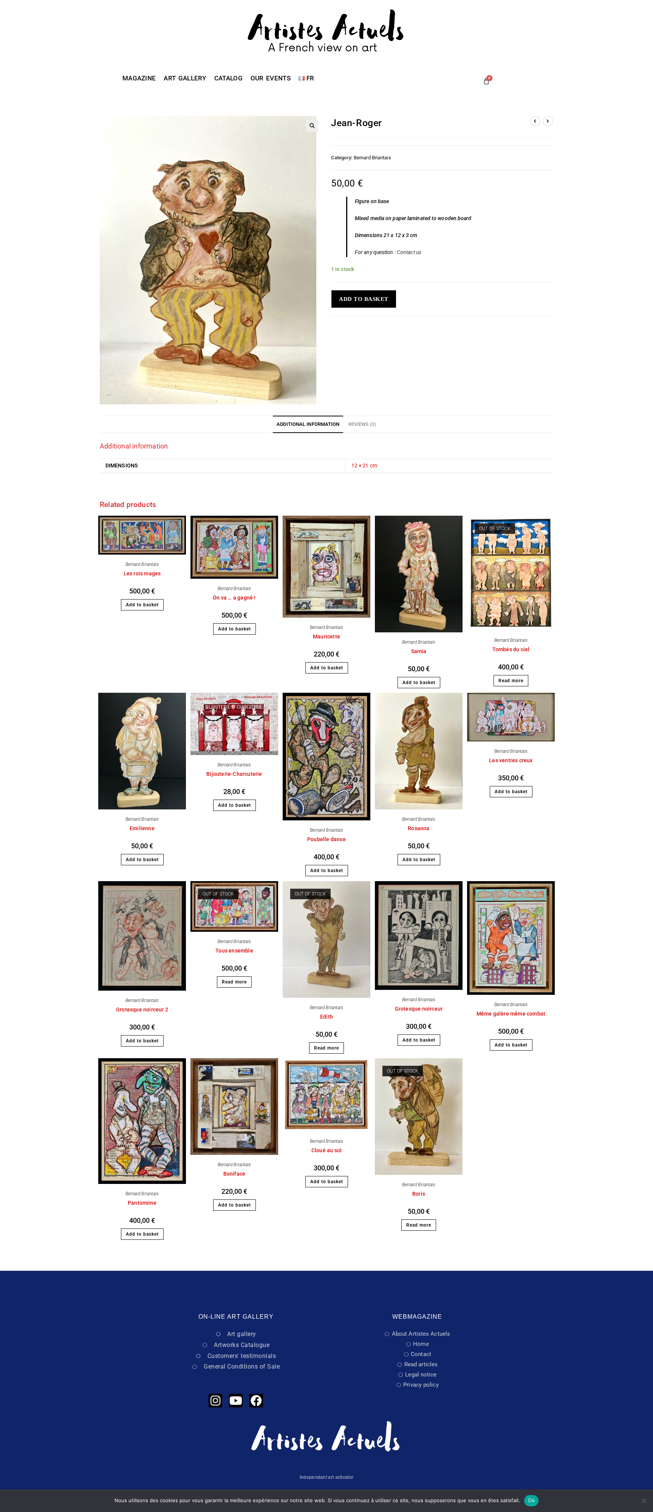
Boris (418, 1194)
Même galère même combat (511, 1014)
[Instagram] (215, 1400)
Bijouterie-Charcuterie (234, 774)
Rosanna (418, 828)
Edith (326, 1017)
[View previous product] (535, 121)
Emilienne (142, 828)
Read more (510, 680)
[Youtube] (236, 1400)
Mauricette (326, 636)
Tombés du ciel (511, 649)
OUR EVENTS (271, 78)
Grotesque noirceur (419, 1009)
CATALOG (228, 78)
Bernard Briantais (372, 157)
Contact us (409, 252)
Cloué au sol (326, 1150)
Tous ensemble (234, 951)
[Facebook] (256, 1400)
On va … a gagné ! (234, 598)
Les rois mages (142, 573)
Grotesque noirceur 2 (142, 1009)
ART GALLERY (185, 78)
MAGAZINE (139, 78)
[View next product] (548, 121)
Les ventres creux (510, 760)
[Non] (643, 1500)
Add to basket (363, 299)
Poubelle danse (326, 839)
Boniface (234, 1174)
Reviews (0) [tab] (362, 424)
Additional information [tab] (308, 424)
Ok (531, 1500)
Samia (419, 651)
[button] (312, 126)
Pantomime (142, 1203)
